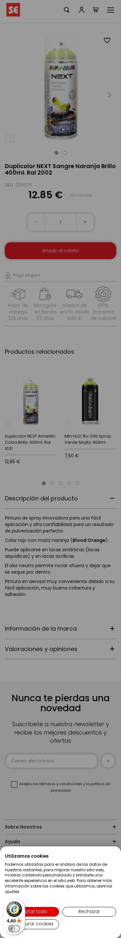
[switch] (14, 928)
